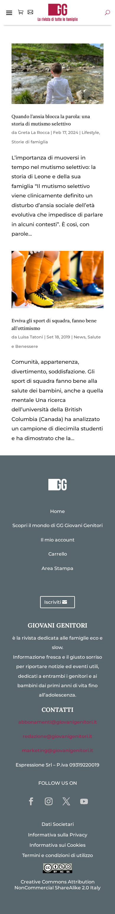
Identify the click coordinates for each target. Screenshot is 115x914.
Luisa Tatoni (30, 337)
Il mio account (58, 540)
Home (57, 511)
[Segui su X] (66, 801)
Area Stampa (57, 568)
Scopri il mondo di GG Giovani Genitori (57, 525)
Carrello (57, 554)
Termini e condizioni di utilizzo (57, 855)
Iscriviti (52, 602)
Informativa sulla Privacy (57, 835)
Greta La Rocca (34, 132)
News (80, 337)
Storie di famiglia (30, 142)
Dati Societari (58, 824)
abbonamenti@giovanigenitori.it (57, 722)
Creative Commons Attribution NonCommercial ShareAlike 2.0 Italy (57, 884)
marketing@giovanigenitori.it (57, 750)
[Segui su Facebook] (31, 801)
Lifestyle (90, 132)
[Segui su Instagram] (48, 801)
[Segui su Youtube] (84, 801)
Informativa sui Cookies (57, 845)
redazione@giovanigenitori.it (57, 736)
